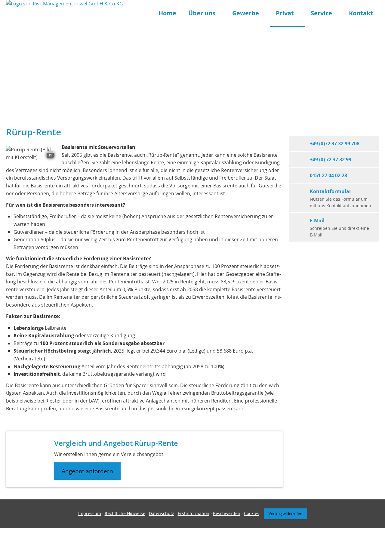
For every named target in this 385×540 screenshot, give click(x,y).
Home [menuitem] (167, 13)
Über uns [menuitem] (201, 13)
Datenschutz (161, 513)
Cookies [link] (251, 513)
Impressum (89, 513)
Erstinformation (193, 513)
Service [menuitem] (321, 13)
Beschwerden (226, 513)
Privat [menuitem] (285, 13)
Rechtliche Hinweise (125, 513)
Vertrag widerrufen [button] (285, 513)
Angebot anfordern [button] (87, 471)
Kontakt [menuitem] (361, 13)
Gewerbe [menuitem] (245, 13)
